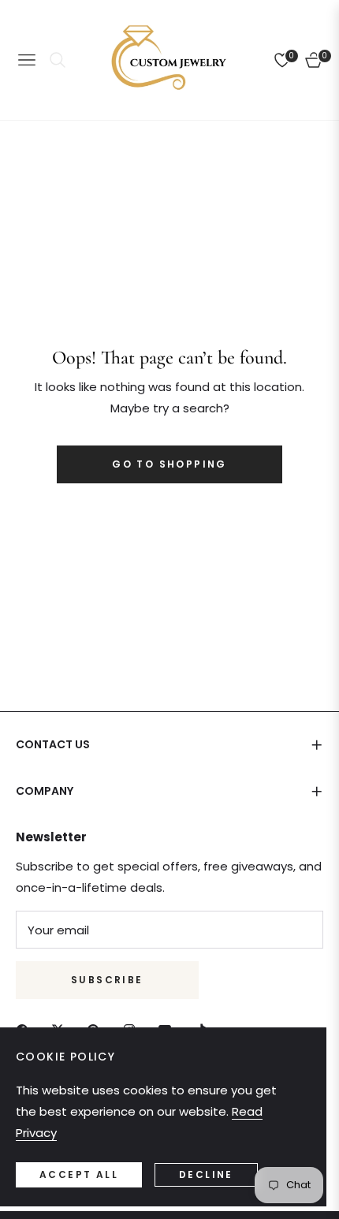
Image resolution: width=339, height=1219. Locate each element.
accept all (78, 1174)
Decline (206, 1174)
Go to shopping (169, 464)
